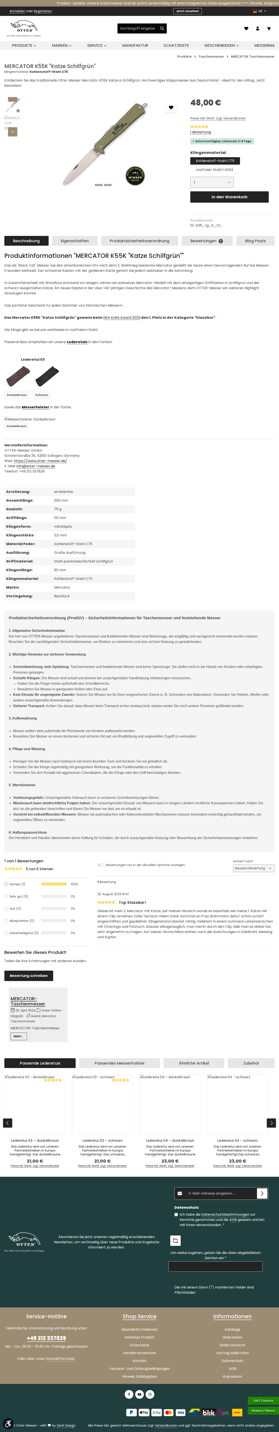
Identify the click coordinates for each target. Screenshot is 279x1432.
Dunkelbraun (17, 395)
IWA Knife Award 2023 (121, 317)
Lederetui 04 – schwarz (237, 1140)
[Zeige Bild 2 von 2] (107, 185)
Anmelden (17, 11)
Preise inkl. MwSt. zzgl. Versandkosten (218, 118)
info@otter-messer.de (36, 466)
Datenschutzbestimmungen (225, 1214)
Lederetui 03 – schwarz (102, 1140)
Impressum (232, 1376)
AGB (233, 1219)
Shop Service (140, 1316)
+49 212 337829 (46, 1338)
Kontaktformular (60, 1358)
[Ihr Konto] (257, 28)
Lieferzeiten (232, 1337)
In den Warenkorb (229, 197)
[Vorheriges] (12, 97)
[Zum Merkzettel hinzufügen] (171, 107)
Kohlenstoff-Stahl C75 (215, 160)
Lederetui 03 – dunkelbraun (35, 1140)
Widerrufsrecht (232, 1345)
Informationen (232, 1316)
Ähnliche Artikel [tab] (194, 1063)
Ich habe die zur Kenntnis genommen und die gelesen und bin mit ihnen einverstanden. (222, 1219)
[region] (93, 143)
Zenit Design (66, 1425)
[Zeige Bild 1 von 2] (98, 185)
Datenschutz (232, 1360)
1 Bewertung (200, 132)
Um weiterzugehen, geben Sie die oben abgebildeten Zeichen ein (215, 1255)
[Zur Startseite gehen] (24, 28)
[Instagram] (150, 1394)
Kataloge (232, 1329)
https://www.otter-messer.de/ (40, 460)
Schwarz (41, 395)
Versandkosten (166, 1425)
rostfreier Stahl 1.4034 (214, 169)
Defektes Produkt (139, 1337)
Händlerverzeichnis (139, 1352)
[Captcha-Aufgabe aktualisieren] (175, 1240)
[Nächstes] (12, 131)
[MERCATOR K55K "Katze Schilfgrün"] (103, 143)
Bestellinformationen (140, 1329)
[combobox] (137, 28)
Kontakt (139, 1360)
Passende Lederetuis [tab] (40, 1063)
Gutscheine (139, 1345)
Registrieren (43, 11)
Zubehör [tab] (251, 1063)
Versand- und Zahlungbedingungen (139, 1368)
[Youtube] (139, 1394)
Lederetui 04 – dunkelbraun (170, 1140)
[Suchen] (162, 28)
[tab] (26, 241)
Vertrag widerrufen (232, 1352)
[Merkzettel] (246, 28)
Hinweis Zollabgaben (139, 1376)
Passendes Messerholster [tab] (120, 1063)
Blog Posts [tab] (255, 241)
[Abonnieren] (262, 1193)
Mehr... (19, 1036)
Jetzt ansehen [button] (187, 11)
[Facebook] (129, 1394)
